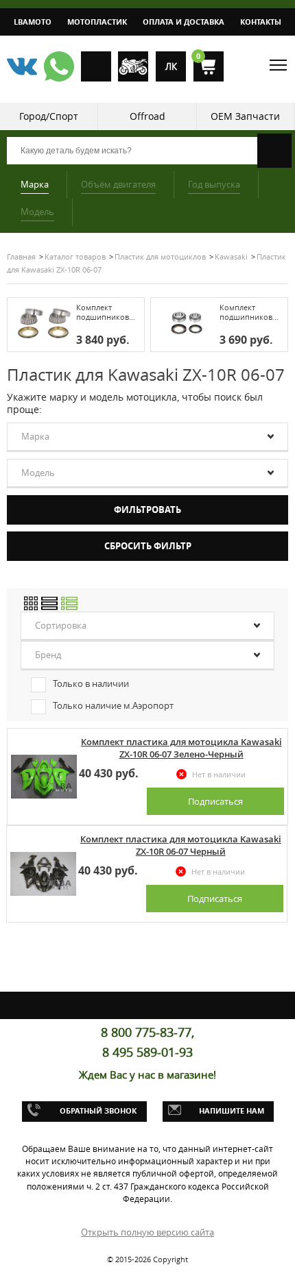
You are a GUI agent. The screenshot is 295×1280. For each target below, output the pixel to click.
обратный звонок (98, 1110)
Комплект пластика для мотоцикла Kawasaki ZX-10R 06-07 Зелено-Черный (181, 748)
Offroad (147, 116)
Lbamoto (32, 21)
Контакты (260, 21)
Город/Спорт (48, 116)
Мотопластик (97, 21)
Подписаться (215, 801)
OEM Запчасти (245, 116)
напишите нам (231, 1110)
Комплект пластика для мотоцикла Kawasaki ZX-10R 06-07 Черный (180, 845)
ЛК (171, 66)
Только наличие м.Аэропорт (113, 705)
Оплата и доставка (183, 21)
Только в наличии (91, 683)
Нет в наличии (219, 774)
